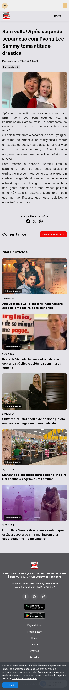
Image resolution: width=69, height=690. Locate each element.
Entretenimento (11, 67)
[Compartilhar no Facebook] (28, 221)
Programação (34, 631)
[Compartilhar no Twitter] (34, 221)
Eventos (34, 650)
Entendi (10, 685)
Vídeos (34, 644)
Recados (34, 657)
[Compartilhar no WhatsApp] (41, 221)
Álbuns (34, 638)
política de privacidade (24, 678)
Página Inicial (34, 625)
